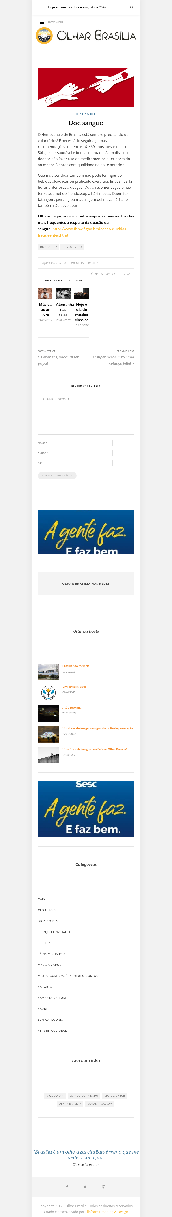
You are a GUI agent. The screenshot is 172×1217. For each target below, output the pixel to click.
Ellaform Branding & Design (106, 1211)
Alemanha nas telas (65, 309)
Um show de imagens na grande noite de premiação (97, 728)
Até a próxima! (72, 707)
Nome (42, 443)
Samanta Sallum (52, 997)
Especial (45, 943)
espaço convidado (84, 1095)
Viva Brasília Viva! (74, 686)
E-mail (43, 453)
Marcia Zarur (50, 965)
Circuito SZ (48, 910)
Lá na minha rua (52, 954)
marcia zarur (115, 1095)
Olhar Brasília (87, 263)
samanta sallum (100, 1103)
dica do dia (48, 246)
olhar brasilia (70, 1103)
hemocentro (72, 246)
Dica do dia (86, 114)
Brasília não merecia (75, 666)
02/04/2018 (58, 263)
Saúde (43, 1008)
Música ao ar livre (45, 309)
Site (40, 463)
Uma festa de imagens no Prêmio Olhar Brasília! (94, 749)
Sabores (45, 986)
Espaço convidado (54, 932)
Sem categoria (50, 1019)
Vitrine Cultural (52, 1030)
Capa (42, 899)
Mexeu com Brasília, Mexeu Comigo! (69, 976)
